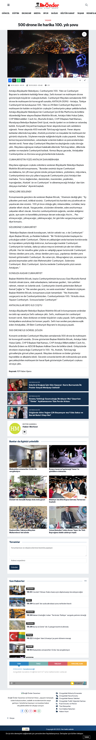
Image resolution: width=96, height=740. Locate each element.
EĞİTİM (15, 13)
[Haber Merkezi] (15, 428)
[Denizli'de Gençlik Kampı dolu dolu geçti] (28, 487)
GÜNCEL (5, 13)
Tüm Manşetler (65, 706)
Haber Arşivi (63, 711)
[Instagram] (31, 711)
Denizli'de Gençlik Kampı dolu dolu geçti (27, 500)
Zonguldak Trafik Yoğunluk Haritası (72, 701)
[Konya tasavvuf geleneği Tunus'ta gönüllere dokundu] (68, 456)
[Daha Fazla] (23, 80)
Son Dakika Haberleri (67, 709)
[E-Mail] (24, 432)
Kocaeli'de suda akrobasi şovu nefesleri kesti (49, 604)
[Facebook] (22, 711)
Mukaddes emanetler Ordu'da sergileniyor (48, 650)
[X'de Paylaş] (14, 80)
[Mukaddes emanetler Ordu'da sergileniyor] (28, 456)
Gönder (14, 567)
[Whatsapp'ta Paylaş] (19, 80)
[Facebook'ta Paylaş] (10, 80)
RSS (26, 729)
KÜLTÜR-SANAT (68, 13)
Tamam (86, 737)
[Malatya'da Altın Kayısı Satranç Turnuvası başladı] (68, 487)
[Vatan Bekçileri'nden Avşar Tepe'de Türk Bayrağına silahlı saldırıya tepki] (68, 517)
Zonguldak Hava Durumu (68, 696)
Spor (29, 600)
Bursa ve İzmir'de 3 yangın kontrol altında (47, 627)
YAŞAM (80, 13)
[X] (26, 711)
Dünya (29, 635)
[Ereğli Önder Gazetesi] (47, 5)
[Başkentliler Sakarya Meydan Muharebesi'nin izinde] (28, 517)
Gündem (30, 588)
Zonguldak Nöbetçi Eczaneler (70, 693)
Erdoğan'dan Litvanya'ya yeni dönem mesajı (49, 638)
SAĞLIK (54, 13)
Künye (12, 718)
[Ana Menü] (8, 5)
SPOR (45, 13)
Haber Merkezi (30, 427)
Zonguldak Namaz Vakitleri (69, 698)
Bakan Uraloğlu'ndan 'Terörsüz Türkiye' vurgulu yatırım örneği (56, 615)
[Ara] (86, 5)
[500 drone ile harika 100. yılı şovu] (48, 54)
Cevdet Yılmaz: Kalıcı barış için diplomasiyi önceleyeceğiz (55, 592)
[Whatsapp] (39, 711)
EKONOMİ (26, 13)
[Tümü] (85, 581)
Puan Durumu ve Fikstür (68, 704)
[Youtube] (35, 711)
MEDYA (37, 13)
